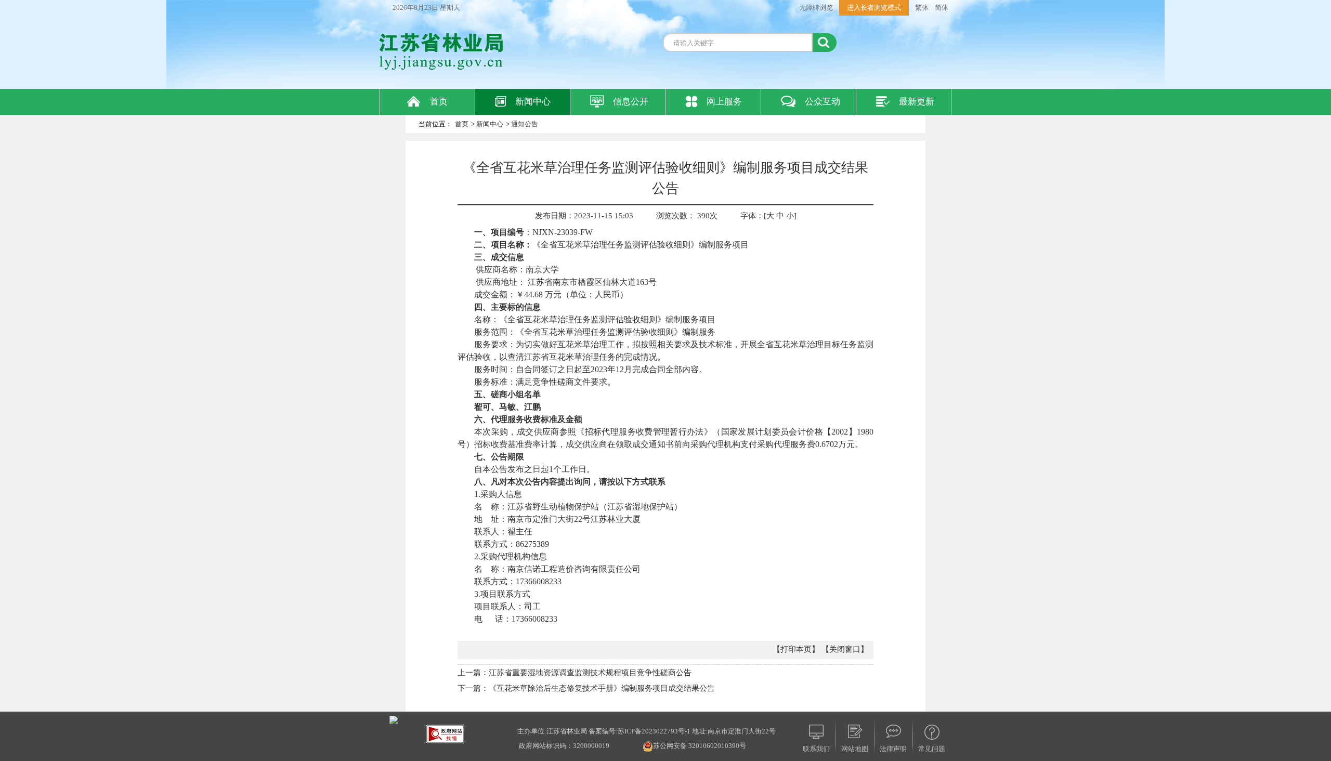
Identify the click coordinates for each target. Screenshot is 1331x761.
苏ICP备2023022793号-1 (654, 731)
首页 (439, 102)
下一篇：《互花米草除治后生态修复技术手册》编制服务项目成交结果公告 (586, 688)
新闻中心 (533, 102)
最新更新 (916, 102)
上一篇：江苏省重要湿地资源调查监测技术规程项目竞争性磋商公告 (574, 672)
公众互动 (822, 102)
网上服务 (724, 102)
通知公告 (524, 124)
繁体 (922, 7)
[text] (738, 42)
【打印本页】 (796, 649)
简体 (941, 7)
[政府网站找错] (445, 733)
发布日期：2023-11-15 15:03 (584, 216)
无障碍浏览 (816, 7)
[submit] (825, 42)
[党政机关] (393, 719)
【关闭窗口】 (844, 649)
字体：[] (768, 216)
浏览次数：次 (686, 216)
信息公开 (630, 102)
